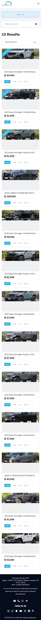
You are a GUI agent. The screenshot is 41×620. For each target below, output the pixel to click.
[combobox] (20, 42)
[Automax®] (7, 3)
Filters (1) (20, 14)
